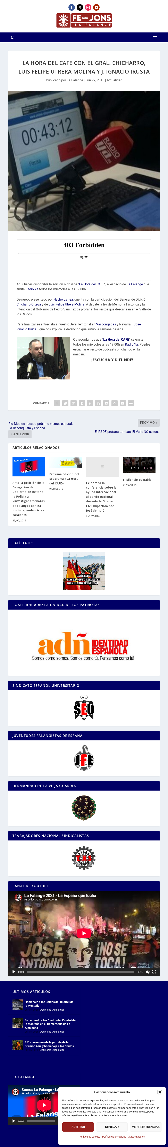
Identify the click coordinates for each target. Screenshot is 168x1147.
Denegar (112, 1127)
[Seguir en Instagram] (88, 7)
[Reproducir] (14, 972)
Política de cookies (89, 1136)
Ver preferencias (146, 1127)
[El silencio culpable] (139, 465)
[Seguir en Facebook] (71, 7)
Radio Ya (31, 289)
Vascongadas (106, 324)
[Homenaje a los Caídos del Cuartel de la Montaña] (17, 1004)
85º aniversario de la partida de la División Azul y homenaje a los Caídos (49, 1044)
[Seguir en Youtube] (96, 7)
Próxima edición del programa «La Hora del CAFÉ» (64, 478)
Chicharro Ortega (29, 304)
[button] (160, 1092)
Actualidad (114, 80)
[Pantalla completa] (154, 972)
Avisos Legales (136, 1136)
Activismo (45, 1009)
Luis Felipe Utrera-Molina (66, 304)
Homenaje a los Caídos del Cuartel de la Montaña (49, 1003)
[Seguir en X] (80, 7)
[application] (84, 933)
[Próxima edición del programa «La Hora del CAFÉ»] (65, 462)
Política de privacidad (114, 1136)
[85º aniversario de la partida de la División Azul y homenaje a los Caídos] (17, 1045)
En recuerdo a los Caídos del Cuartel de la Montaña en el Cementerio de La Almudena (50, 1024)
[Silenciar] (148, 972)
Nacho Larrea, (63, 299)
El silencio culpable (137, 480)
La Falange (75, 80)
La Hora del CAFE (91, 284)
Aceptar (78, 1127)
